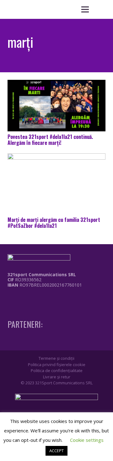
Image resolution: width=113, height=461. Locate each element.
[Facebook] (9, 297)
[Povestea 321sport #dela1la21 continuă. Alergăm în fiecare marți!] (56, 105)
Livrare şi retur (56, 377)
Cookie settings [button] (87, 440)
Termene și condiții (56, 358)
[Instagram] (21, 298)
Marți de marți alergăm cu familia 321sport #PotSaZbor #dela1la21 (54, 222)
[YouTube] (33, 297)
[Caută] (100, 9)
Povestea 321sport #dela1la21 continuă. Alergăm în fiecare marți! (50, 139)
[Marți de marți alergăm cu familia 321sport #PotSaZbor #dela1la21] (56, 183)
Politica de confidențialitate (57, 370)
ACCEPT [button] (56, 450)
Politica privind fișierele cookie (56, 364)
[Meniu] (85, 9)
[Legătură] (40, 299)
